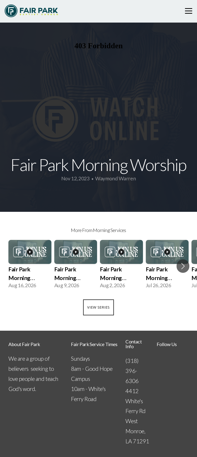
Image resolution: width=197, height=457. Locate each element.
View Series (98, 307)
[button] (183, 266)
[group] (29, 266)
